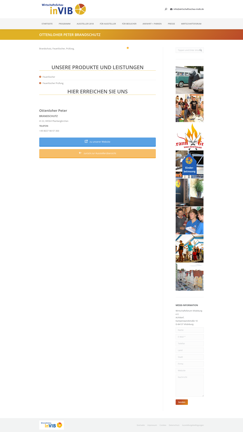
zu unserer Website (99, 141)
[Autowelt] (190, 80)
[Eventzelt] (190, 108)
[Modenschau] (190, 249)
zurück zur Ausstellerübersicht (99, 153)
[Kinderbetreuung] (190, 164)
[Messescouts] (190, 221)
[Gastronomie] (190, 136)
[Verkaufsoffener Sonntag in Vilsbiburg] (190, 277)
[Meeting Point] (190, 193)
